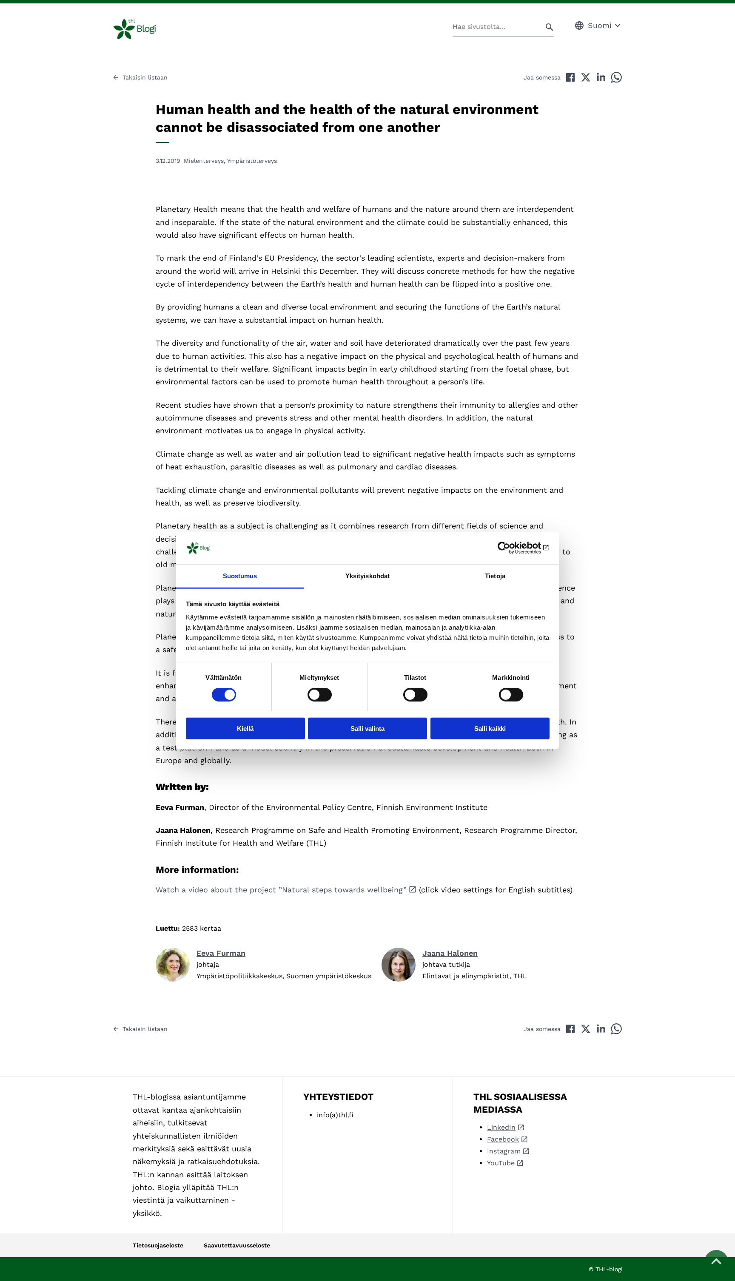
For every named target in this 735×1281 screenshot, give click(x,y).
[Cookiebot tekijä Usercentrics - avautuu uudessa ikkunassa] (512, 548)
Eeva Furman (221, 953)
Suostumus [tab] (240, 575)
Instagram (504, 1151)
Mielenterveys (204, 160)
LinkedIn (501, 1127)
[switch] (320, 694)
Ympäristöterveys (252, 160)
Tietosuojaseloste (158, 1245)
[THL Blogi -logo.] (144, 29)
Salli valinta (367, 728)
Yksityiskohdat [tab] (367, 575)
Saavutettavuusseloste (237, 1245)
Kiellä (245, 728)
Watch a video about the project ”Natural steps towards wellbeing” (281, 889)
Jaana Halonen (450, 953)
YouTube (501, 1163)
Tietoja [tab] (495, 575)
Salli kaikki (490, 728)
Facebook (503, 1139)
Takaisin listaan (145, 77)
